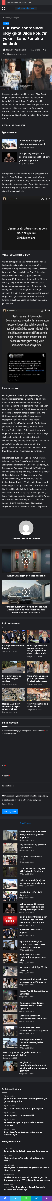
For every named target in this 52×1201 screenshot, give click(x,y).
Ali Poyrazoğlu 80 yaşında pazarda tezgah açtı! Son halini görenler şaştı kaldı (34, 157)
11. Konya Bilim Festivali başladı (13, 646)
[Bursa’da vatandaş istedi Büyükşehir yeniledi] (13, 667)
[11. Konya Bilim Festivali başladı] (13, 636)
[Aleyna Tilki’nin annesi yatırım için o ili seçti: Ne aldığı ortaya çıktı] (38, 667)
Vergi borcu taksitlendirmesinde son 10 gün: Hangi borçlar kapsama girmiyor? (33, 1066)
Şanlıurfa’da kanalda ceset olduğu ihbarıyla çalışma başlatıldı (32, 834)
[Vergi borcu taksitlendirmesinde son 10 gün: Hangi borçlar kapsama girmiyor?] (10, 1066)
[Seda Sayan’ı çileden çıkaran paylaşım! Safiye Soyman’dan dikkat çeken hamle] (38, 636)
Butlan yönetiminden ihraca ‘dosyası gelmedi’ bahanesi (33, 980)
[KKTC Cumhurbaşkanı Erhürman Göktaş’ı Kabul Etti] (10, 1019)
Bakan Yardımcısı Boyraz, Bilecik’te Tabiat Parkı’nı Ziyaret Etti (31, 1006)
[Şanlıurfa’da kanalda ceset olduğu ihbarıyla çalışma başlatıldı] (10, 835)
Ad (4, 766)
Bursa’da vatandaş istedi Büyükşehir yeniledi (11, 678)
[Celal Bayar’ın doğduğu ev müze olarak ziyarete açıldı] (9, 144)
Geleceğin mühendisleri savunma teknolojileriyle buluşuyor (31, 1042)
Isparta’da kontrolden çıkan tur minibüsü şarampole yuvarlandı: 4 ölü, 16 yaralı (33, 920)
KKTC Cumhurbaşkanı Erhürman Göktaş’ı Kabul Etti (33, 1017)
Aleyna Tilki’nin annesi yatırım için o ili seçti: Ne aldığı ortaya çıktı (37, 678)
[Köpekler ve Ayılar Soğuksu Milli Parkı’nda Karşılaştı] (10, 872)
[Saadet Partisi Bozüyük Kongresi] (10, 896)
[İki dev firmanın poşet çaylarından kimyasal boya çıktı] (10, 958)
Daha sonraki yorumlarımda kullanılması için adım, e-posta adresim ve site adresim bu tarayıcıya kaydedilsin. (25, 800)
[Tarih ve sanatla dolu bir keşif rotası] (38, 694)
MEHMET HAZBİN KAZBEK (16, 50)
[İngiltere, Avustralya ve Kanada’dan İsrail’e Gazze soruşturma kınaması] (10, 945)
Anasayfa (8, 18)
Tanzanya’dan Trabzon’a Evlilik (19, 2)
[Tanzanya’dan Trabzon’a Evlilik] (10, 860)
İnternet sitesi (8, 786)
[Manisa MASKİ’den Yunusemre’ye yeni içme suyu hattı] (13, 694)
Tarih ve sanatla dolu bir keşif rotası (37, 705)
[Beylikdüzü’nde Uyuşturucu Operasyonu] (10, 848)
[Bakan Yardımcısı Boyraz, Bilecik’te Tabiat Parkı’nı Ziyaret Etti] (10, 1007)
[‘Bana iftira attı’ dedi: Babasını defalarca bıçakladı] (10, 1031)
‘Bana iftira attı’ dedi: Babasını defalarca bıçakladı (33, 1029)
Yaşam (16, 18)
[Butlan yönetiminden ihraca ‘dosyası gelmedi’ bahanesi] (10, 983)
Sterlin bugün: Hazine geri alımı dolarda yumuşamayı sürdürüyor (22, 1054)
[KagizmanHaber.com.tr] (26, 8)
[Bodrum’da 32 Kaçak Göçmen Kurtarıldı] (10, 995)
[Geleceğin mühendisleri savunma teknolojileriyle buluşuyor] (10, 1043)
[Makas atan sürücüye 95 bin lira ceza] (10, 971)
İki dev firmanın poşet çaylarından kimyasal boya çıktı (32, 957)
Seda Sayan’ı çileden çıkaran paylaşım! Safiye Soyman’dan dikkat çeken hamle (37, 649)
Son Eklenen (26, 823)
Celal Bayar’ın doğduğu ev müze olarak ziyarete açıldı (32, 881)
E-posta (6, 776)
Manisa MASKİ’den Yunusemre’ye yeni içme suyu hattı (11, 706)
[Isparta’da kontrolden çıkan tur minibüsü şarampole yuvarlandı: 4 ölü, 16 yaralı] (10, 921)
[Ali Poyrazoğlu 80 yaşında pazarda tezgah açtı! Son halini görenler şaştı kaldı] (9, 157)
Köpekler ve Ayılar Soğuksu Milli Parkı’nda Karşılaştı (32, 870)
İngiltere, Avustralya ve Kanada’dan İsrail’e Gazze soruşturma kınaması (32, 944)
